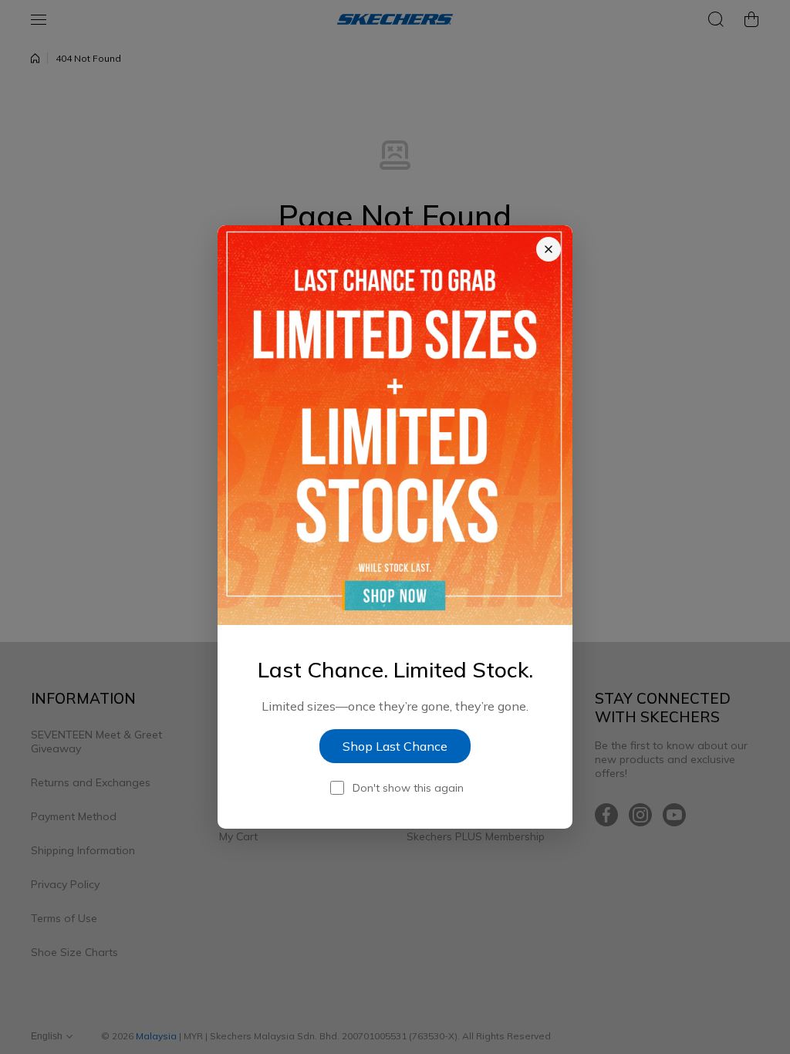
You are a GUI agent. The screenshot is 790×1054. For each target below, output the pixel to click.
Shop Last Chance (395, 746)
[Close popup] (548, 249)
